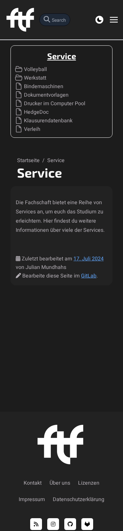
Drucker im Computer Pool (54, 104)
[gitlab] (87, 524)
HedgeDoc (36, 112)
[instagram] (53, 524)
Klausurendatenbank (48, 121)
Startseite (29, 160)
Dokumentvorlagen (46, 95)
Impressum (32, 499)
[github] (70, 524)
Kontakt (33, 483)
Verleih (32, 129)
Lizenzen (88, 483)
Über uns (60, 483)
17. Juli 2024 (88, 259)
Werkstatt (35, 78)
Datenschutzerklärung (78, 499)
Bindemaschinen (43, 86)
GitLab (88, 276)
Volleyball (35, 69)
